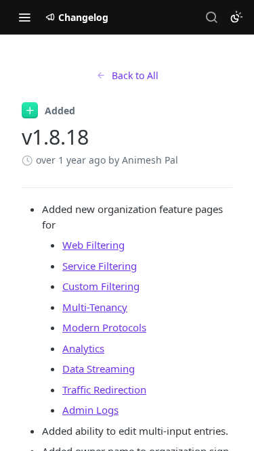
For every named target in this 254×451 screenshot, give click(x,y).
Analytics (83, 348)
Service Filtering (99, 265)
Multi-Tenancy (94, 307)
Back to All (135, 75)
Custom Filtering (101, 286)
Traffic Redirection (104, 389)
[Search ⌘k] (211, 17)
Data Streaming (98, 368)
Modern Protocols (104, 327)
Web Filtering (93, 245)
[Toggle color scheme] (236, 17)
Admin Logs (90, 410)
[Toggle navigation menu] (24, 17)
